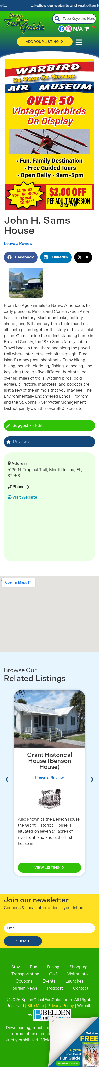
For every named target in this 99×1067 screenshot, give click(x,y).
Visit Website (24, 497)
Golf (53, 974)
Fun (33, 967)
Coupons (24, 981)
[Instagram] (68, 28)
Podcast (55, 988)
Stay (15, 967)
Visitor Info (77, 974)
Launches (74, 981)
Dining (53, 967)
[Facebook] (61, 28)
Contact (80, 988)
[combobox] (74, 19)
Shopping (79, 967)
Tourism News (24, 988)
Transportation (25, 974)
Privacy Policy (60, 1005)
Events (49, 981)
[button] (21, 257)
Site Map (35, 1005)
